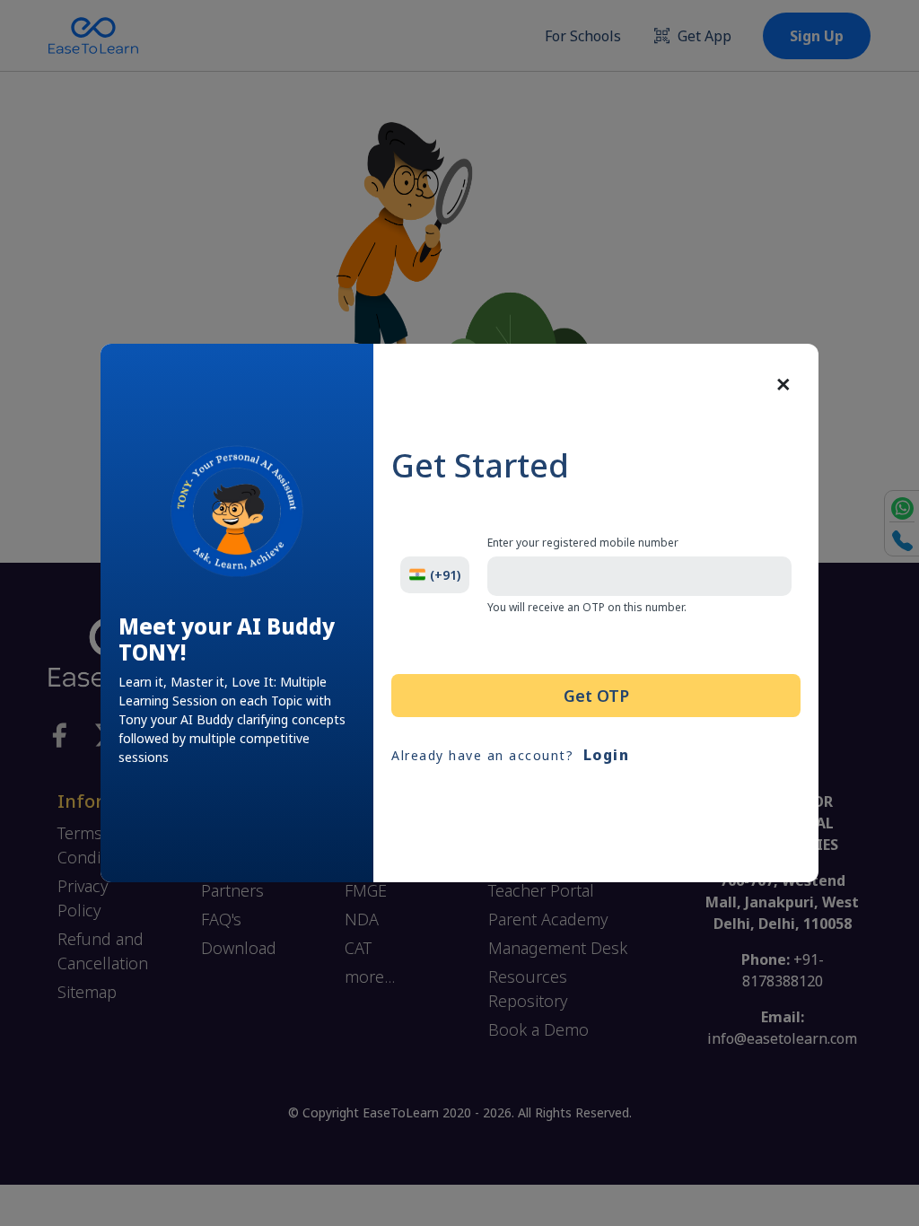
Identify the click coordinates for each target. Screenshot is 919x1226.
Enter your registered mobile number (582, 543)
